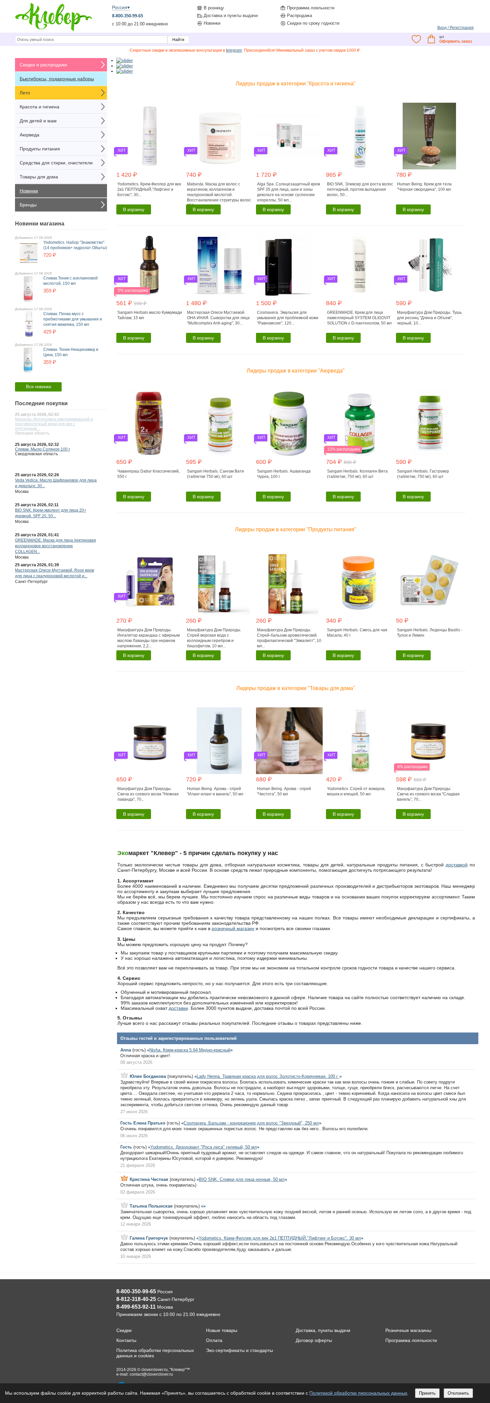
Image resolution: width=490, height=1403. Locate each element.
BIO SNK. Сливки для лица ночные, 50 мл (242, 1179)
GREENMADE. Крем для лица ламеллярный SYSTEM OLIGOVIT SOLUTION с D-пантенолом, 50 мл (359, 317)
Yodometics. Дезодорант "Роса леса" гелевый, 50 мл (203, 1147)
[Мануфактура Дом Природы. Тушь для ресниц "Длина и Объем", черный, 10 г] (430, 264)
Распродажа (299, 15)
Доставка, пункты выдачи (323, 1330)
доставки (178, 1008)
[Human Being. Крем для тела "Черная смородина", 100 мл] (430, 136)
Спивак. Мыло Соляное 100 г (42, 449)
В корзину (133, 209)
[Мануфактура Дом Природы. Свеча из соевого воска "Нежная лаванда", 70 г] (150, 740)
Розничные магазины (408, 1330)
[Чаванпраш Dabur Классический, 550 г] (150, 423)
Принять (427, 1393)
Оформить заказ (455, 41)
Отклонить (458, 1393)
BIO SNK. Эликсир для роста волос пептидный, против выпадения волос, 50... (360, 189)
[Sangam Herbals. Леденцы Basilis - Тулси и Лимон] (430, 582)
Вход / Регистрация (455, 27)
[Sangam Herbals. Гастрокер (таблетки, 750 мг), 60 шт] (430, 423)
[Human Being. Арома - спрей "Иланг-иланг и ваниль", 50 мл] (220, 740)
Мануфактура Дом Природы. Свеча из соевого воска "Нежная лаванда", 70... (148, 794)
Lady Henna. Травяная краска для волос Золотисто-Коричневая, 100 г (268, 1076)
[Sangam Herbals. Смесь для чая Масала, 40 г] (360, 582)
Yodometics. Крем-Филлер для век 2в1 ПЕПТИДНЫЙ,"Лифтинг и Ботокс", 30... (149, 189)
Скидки (124, 1330)
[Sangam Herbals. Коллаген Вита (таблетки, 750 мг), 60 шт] (360, 423)
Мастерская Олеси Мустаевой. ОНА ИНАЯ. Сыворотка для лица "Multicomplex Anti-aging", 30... (218, 317)
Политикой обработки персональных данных (358, 1393)
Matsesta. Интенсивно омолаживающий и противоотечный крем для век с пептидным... (54, 424)
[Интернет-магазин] (54, 30)
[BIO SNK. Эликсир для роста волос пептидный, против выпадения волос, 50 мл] (360, 136)
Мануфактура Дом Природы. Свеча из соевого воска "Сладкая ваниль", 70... (428, 794)
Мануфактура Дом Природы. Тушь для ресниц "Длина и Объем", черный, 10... (429, 317)
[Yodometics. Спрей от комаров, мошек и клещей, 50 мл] (360, 740)
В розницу (214, 7)
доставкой (457, 864)
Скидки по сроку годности (313, 23)
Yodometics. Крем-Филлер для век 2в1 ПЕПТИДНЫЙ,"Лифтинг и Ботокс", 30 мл (280, 1238)
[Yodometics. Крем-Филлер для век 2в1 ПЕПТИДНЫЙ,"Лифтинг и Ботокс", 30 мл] (150, 136)
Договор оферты (314, 1340)
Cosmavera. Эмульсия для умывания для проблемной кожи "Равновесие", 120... (287, 317)
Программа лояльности (310, 7)
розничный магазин (233, 928)
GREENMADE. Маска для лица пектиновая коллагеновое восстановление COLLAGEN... (55, 546)
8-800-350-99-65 (127, 15)
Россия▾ (121, 7)
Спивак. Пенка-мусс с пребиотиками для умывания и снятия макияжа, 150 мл (72, 319)
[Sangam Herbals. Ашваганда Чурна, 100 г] (290, 423)
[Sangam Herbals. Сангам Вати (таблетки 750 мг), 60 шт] (220, 423)
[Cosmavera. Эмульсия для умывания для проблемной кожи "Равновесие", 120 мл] (290, 264)
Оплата (214, 1340)
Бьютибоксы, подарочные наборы (57, 78)
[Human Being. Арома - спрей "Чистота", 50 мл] (290, 740)
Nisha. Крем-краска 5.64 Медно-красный (189, 1050)
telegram (234, 50)
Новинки (212, 23)
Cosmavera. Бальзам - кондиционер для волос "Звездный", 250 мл (251, 1123)
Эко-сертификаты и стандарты (239, 1350)
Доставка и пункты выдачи (231, 15)
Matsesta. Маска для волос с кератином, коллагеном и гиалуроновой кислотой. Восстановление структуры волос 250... (219, 195)
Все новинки (38, 386)
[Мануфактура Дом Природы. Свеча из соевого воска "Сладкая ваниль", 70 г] (430, 740)
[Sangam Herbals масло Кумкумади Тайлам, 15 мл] (150, 264)
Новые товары (221, 1330)
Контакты (126, 1340)
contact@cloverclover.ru (151, 1374)
